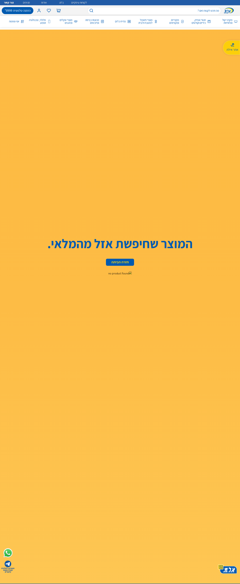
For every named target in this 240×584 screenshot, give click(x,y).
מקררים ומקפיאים (174, 21)
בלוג (61, 2)
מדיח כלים (120, 21)
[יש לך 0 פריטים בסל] (58, 10)
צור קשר (9, 2)
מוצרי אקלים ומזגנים (66, 21)
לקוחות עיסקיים (79, 2)
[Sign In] (39, 10)
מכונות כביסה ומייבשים (92, 21)
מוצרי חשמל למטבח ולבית (145, 21)
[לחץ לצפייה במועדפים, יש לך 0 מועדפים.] (49, 10)
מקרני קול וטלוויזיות (227, 21)
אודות (44, 2)
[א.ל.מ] (229, 10)
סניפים (26, 2)
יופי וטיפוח (14, 21)
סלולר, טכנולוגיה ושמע (37, 21)
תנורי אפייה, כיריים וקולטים (199, 21)
